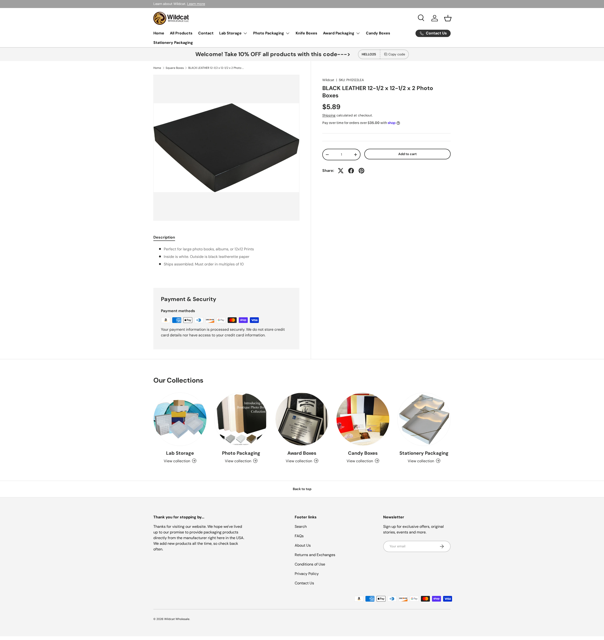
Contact (206, 33)
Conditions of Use (310, 564)
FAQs (299, 535)
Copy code (396, 54)
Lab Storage (230, 33)
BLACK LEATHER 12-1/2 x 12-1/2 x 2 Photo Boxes (216, 67)
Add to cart (407, 154)
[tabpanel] (226, 261)
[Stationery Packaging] (424, 419)
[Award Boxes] (302, 419)
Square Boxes (175, 67)
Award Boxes (301, 453)
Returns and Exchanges (315, 554)
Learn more (196, 4)
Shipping (329, 115)
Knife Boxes (306, 33)
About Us (303, 545)
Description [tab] (164, 237)
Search (301, 526)
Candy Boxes (378, 33)
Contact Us (304, 583)
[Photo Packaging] (240, 419)
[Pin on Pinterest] (361, 170)
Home (158, 33)
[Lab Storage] (180, 419)
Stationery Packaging (173, 42)
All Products (181, 33)
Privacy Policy (307, 573)
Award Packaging (338, 33)
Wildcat (328, 80)
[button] (448, 18)
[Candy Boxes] (362, 419)
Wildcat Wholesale (176, 619)
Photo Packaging (268, 33)
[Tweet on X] (341, 170)
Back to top (302, 489)
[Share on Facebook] (351, 170)
